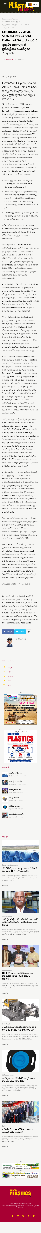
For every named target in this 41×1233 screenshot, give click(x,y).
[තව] (28, 631)
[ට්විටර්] (4, 680)
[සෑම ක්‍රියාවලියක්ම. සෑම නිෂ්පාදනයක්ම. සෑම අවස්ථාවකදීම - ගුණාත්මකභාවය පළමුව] (5, 782)
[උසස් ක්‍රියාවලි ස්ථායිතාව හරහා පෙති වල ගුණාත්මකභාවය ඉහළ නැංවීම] (5, 799)
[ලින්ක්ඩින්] (4, 676)
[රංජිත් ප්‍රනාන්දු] (10, 642)
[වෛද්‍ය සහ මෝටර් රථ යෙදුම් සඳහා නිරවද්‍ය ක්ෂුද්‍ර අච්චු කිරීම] (5, 807)
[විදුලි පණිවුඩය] (34, 1216)
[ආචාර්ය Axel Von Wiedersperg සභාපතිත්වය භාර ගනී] (5, 815)
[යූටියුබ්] (4, 685)
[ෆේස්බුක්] (4, 667)
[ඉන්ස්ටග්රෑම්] (4, 672)
